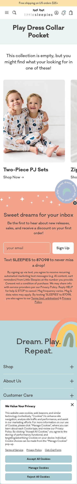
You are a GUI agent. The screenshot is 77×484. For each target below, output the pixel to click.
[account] (56, 13)
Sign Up (63, 248)
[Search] (14, 12)
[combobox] (14, 12)
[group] (34, 130)
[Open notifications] (63, 12)
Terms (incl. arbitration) (45, 298)
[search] (14, 12)
